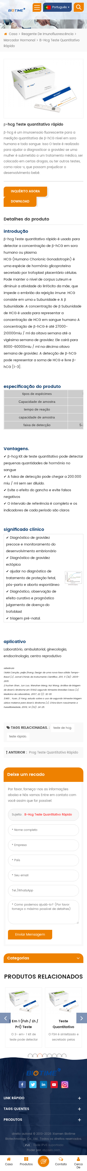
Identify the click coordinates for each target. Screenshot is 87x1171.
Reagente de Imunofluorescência (47, 34)
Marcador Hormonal (19, 40)
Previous (5, 1018)
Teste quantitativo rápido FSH (63, 1024)
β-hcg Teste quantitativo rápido (48, 814)
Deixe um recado (43, 1161)
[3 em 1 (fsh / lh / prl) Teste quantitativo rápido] (23, 1001)
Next (81, 1018)
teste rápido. (18, 736)
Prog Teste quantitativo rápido (53, 752)
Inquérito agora (25, 191)
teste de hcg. (62, 728)
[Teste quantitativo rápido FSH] (63, 1001)
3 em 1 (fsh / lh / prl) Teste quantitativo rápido (23, 1024)
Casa (13, 34)
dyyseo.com (51, 1150)
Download (20, 201)
